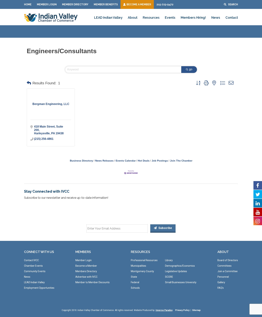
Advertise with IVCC (86, 276)
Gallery (221, 282)
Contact (231, 17)
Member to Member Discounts (92, 282)
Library (169, 260)
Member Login (47, 4)
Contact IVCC (31, 260)
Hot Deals (144, 160)
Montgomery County (142, 271)
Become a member (139, 4)
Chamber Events (33, 265)
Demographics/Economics (180, 265)
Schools (135, 287)
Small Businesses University (180, 282)
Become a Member (86, 265)
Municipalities (138, 265)
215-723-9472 (164, 4)
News (215, 17)
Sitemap (196, 310)
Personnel (223, 276)
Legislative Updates (176, 271)
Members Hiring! (193, 17)
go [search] (190, 69)
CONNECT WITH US (39, 252)
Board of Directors (227, 260)
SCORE (169, 276)
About (132, 17)
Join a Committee (227, 271)
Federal (135, 282)
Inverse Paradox (164, 310)
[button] (29, 83)
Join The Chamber (181, 160)
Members (83, 252)
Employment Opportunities (39, 287)
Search (233, 4)
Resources (151, 17)
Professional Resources (144, 260)
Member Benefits (106, 4)
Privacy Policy (182, 310)
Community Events (34, 271)
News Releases (104, 160)
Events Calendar (126, 160)
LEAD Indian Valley (108, 17)
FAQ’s (220, 287)
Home (28, 4)
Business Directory (81, 160)
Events (170, 17)
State (134, 276)
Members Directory (86, 271)
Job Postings (160, 160)
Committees (224, 265)
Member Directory (75, 4)
